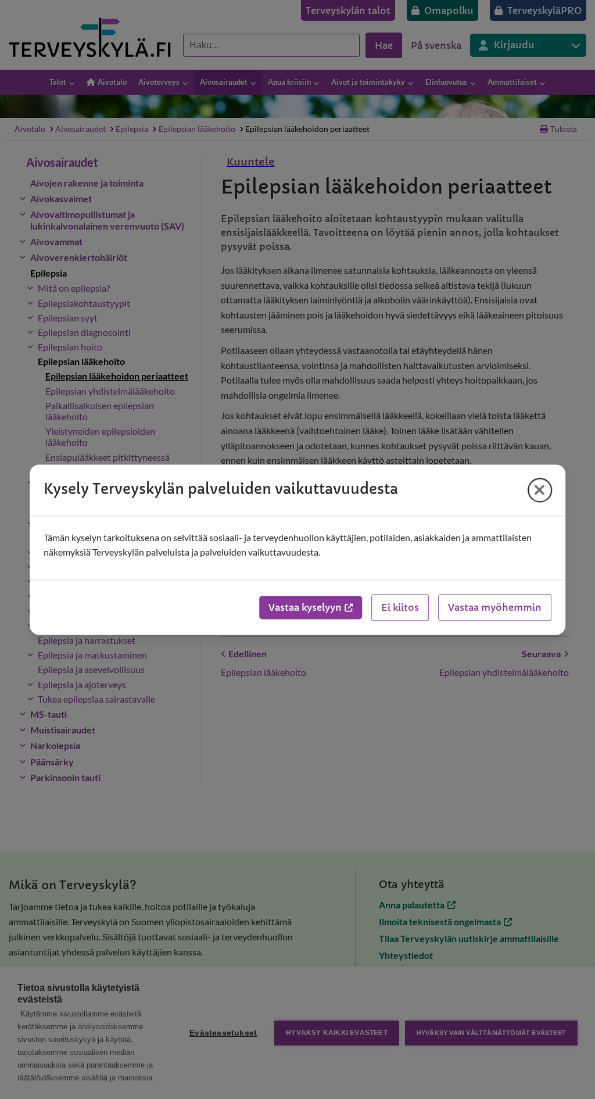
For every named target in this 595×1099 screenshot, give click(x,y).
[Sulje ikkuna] (539, 490)
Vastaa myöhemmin (495, 607)
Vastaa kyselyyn (305, 607)
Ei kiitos (400, 607)
